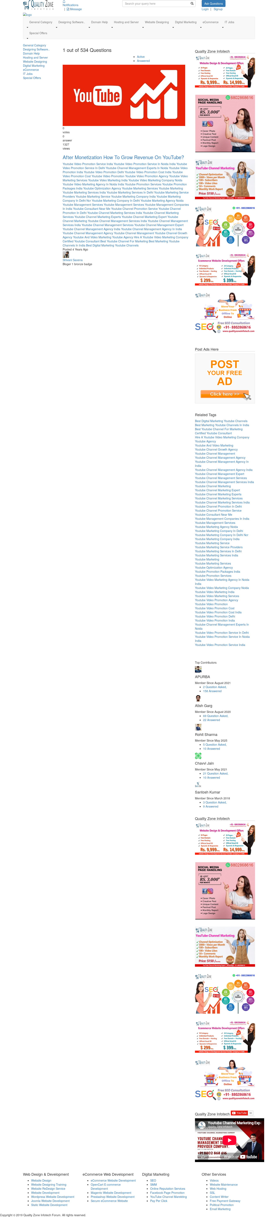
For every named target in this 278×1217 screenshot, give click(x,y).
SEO (153, 1180)
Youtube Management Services (83, 204)
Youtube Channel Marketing (213, 486)
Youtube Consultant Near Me (91, 209)
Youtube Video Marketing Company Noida (155, 180)
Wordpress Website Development (52, 1197)
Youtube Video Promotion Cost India (148, 172)
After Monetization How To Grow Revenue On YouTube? (123, 157)
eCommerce (31, 70)
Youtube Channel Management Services (108, 225)
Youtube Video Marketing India (108, 180)
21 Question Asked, (215, 773)
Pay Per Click (158, 1201)
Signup (218, 9)
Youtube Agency (122, 237)
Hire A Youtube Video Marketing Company (161, 237)
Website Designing (35, 61)
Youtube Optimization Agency (102, 188)
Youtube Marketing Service (93, 196)
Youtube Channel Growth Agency (216, 449)
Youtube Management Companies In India (222, 519)
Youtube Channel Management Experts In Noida (137, 168)
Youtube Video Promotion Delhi (104, 172)
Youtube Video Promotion (108, 176)
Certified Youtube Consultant (81, 241)
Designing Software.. (36, 49)
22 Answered (211, 720)
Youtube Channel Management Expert (159, 225)
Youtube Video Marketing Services (217, 596)
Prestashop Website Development (113, 1197)
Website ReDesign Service (48, 1188)
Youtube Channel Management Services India (117, 221)
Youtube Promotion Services (143, 184)
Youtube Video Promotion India (215, 620)
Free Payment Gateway (225, 1201)
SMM (153, 1184)
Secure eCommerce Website (109, 1201)
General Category (34, 45)
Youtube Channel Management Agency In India (151, 229)
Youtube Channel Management (134, 233)
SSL (212, 1193)
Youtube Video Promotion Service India (88, 164)
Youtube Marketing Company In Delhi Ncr (221, 535)
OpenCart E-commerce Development (106, 1186)
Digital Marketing (34, 65)
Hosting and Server (35, 57)
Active (141, 57)
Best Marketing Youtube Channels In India (222, 425)
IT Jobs (28, 74)
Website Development (45, 1193)
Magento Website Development (111, 1193)
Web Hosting (218, 1188)
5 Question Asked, (215, 744)
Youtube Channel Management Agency (88, 233)
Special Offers (32, 78)
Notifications (70, 5)
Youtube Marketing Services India (84, 192)
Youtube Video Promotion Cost (214, 608)
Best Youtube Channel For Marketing (124, 241)
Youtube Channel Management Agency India (91, 229)
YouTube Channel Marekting (168, 1197)
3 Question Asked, (215, 802)
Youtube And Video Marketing (92, 237)
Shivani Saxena (73, 260)
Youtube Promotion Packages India (217, 571)
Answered (143, 61)
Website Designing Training (48, 1184)
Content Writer (219, 1197)
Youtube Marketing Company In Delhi (116, 200)
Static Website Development (49, 1205)
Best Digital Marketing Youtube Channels (112, 245)
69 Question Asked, (215, 716)
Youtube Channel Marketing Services (219, 498)
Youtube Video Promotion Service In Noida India (145, 164)
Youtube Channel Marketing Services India (114, 213)
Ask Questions (213, 3)
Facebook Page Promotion (167, 1193)
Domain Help (31, 53)
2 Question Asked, (215, 687)
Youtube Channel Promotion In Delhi (218, 506)
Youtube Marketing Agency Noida (162, 200)
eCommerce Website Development (113, 1180)
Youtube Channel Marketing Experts (97, 217)
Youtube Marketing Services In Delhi (130, 192)
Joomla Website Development (50, 1201)
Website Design (41, 1180)
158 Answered (212, 691)
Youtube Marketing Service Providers (219, 547)
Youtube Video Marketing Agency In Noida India (93, 184)
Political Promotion (222, 1205)
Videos (214, 1180)
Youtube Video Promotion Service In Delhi (222, 632)
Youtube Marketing (171, 188)
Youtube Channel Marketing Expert (144, 217)
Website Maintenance (224, 1184)
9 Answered (210, 806)
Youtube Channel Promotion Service (134, 209)
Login (205, 9)
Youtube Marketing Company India (133, 196)
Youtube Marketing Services (140, 188)
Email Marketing (220, 1209)
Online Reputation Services (167, 1188)
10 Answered (211, 748)
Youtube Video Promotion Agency (146, 176)
